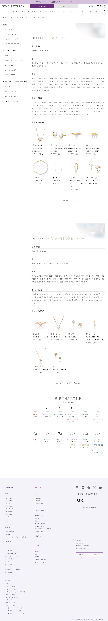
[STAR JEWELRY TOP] (13, 6)
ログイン (91, 6)
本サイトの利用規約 (81, 548)
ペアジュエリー (80, 11)
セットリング (39, 503)
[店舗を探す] (98, 6)
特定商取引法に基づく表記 (82, 545)
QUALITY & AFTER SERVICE (15, 82)
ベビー (8, 517)
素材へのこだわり (11, 91)
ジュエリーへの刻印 (11, 39)
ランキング (8, 567)
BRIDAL (66, 6)
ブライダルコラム (39, 531)
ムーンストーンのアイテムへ (68, 383)
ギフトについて (9, 561)
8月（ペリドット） (11, 602)
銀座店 (8, 534)
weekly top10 (10, 55)
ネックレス (31, 11)
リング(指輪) (9, 501)
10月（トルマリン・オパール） (14, 608)
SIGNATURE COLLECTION (14, 60)
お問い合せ (78, 540)
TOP (4, 17)
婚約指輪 (38, 498)
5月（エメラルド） (11, 594)
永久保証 (37, 518)
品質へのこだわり (39, 515)
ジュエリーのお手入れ (12, 101)
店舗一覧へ (9, 541)
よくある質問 (8, 572)
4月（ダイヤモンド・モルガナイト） (16, 592)
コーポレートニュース (40, 562)
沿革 (36, 554)
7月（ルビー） (10, 600)
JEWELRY (42, 6)
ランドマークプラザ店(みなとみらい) (16, 537)
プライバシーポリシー (81, 543)
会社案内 (37, 556)
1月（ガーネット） (11, 584)
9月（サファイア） (11, 605)
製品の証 (8, 86)
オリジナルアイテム (40, 523)
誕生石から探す (27, 17)
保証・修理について (11, 96)
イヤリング (52, 11)
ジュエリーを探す (14, 17)
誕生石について (10, 65)
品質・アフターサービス (11, 556)
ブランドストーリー (10, 553)
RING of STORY (10, 75)
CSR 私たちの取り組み (40, 559)
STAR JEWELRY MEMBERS (89, 507)
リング (39, 11)
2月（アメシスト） (11, 586)
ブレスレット (61, 11)
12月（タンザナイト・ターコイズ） (15, 613)
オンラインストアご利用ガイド (13, 569)
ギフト (24, 11)
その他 (89, 11)
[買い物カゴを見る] (105, 6)
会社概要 (37, 551)
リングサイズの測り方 (12, 44)
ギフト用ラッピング (11, 29)
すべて (94, 11)
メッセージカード (11, 34)
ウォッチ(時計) (10, 511)
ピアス (45, 11)
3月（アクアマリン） (11, 589)
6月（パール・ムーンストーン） (14, 597)
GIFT (5, 24)
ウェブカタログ (9, 551)
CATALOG (16, 11)
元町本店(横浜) (10, 531)
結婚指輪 (38, 501)
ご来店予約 (38, 536)
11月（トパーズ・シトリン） (13, 610)
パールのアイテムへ (68, 200)
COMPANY (39, 545)
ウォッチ (71, 11)
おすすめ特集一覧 (10, 564)
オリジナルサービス (40, 521)
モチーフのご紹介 (10, 70)
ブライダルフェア (39, 510)
